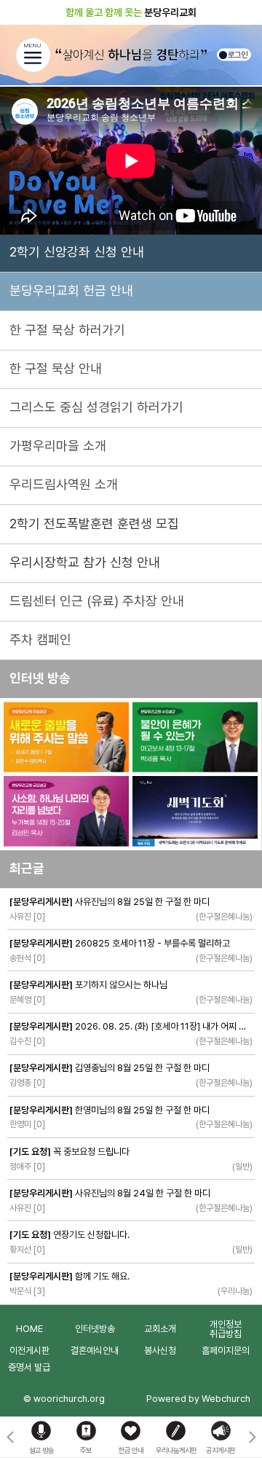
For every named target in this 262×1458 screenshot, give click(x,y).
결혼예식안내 (95, 1350)
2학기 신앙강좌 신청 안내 (76, 251)
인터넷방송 (95, 1328)
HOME (29, 1328)
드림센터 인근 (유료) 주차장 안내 (96, 600)
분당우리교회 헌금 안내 (71, 290)
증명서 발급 (29, 1367)
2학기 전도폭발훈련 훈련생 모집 (94, 523)
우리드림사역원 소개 (63, 484)
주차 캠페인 (40, 639)
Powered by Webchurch (198, 1398)
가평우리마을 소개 (57, 445)
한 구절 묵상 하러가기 (67, 329)
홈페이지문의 (226, 1350)
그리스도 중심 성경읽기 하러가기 (96, 407)
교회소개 (160, 1328)
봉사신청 (160, 1350)
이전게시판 (29, 1350)
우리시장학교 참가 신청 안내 (84, 562)
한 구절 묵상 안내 (55, 368)
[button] (252, 1438)
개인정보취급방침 (226, 1329)
